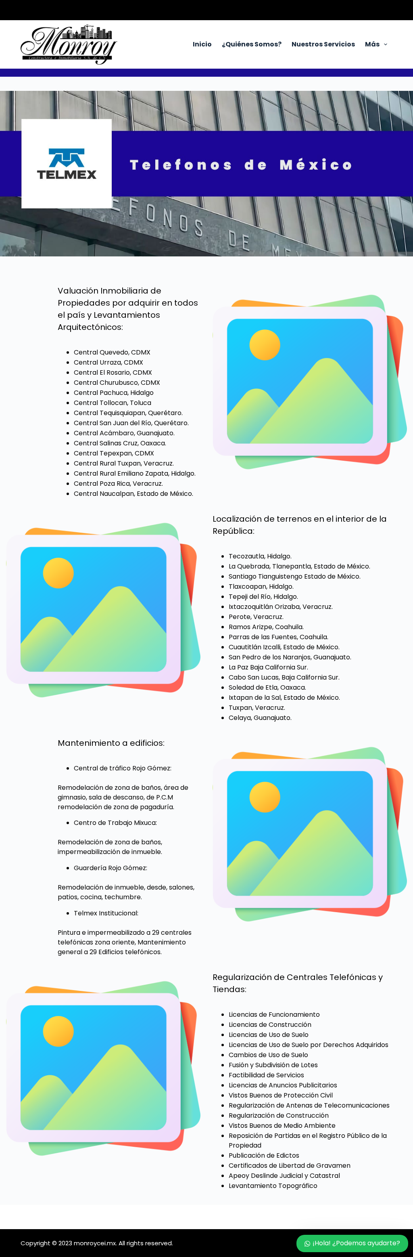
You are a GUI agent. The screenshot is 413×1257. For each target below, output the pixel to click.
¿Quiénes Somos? (252, 44)
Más (372, 44)
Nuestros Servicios (323, 44)
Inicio (202, 44)
